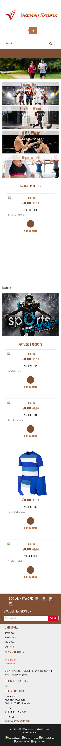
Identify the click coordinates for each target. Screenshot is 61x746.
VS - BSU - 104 (30, 415)
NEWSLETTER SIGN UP (16, 611)
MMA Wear (10, 642)
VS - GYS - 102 (30, 366)
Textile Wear (10, 637)
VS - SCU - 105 (30, 506)
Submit (53, 618)
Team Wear (10, 632)
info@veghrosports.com (17, 721)
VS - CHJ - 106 (30, 556)
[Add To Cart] (30, 226)
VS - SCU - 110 (30, 210)
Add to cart (30, 230)
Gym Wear (9, 646)
